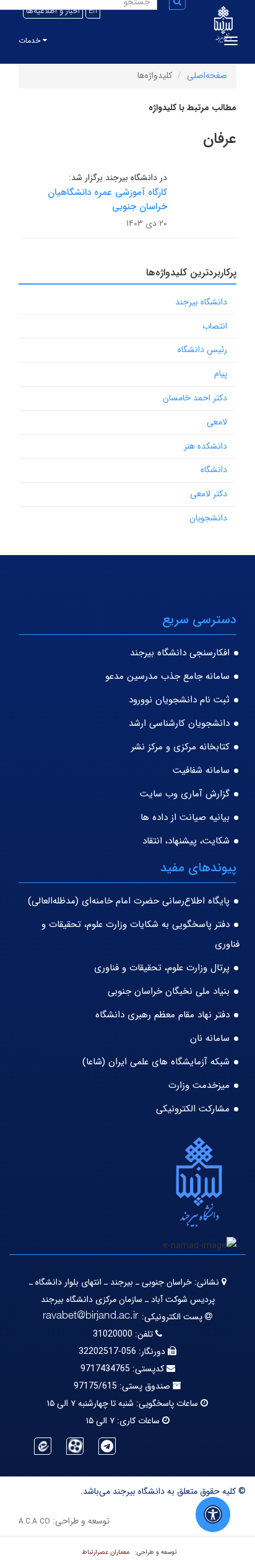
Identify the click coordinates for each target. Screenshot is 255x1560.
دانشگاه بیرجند (201, 302)
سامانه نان (210, 1038)
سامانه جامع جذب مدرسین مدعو (167, 676)
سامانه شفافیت (201, 770)
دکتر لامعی (208, 494)
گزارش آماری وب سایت (185, 793)
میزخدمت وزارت (199, 1085)
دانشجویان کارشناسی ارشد (179, 723)
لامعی (217, 422)
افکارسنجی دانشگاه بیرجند (180, 652)
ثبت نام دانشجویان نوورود (179, 699)
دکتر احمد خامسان (195, 398)
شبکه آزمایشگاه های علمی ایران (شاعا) (156, 1061)
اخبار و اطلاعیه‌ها (53, 10)
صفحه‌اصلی (207, 75)
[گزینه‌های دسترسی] (213, 1514)
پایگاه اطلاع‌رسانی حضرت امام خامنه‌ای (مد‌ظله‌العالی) (129, 901)
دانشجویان (208, 518)
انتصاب (214, 326)
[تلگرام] (107, 1446)
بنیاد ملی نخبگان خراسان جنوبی (169, 991)
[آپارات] (75, 1446)
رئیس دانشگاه (202, 349)
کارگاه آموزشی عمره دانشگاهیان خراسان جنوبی (107, 199)
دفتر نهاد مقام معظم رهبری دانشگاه (162, 1014)
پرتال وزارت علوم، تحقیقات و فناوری (162, 967)
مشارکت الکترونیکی (193, 1108)
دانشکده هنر (205, 446)
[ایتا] (42, 1446)
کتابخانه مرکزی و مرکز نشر (180, 746)
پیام (220, 374)
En (93, 10)
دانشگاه (214, 469)
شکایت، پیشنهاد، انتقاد (186, 841)
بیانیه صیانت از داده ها (185, 817)
